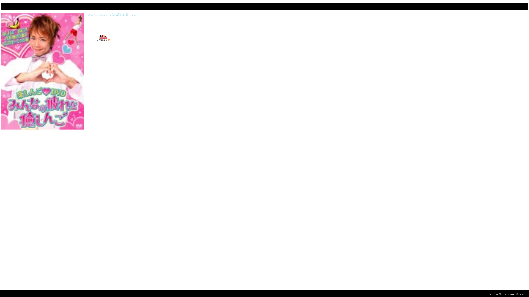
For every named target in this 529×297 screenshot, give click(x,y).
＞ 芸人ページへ (499, 293)
